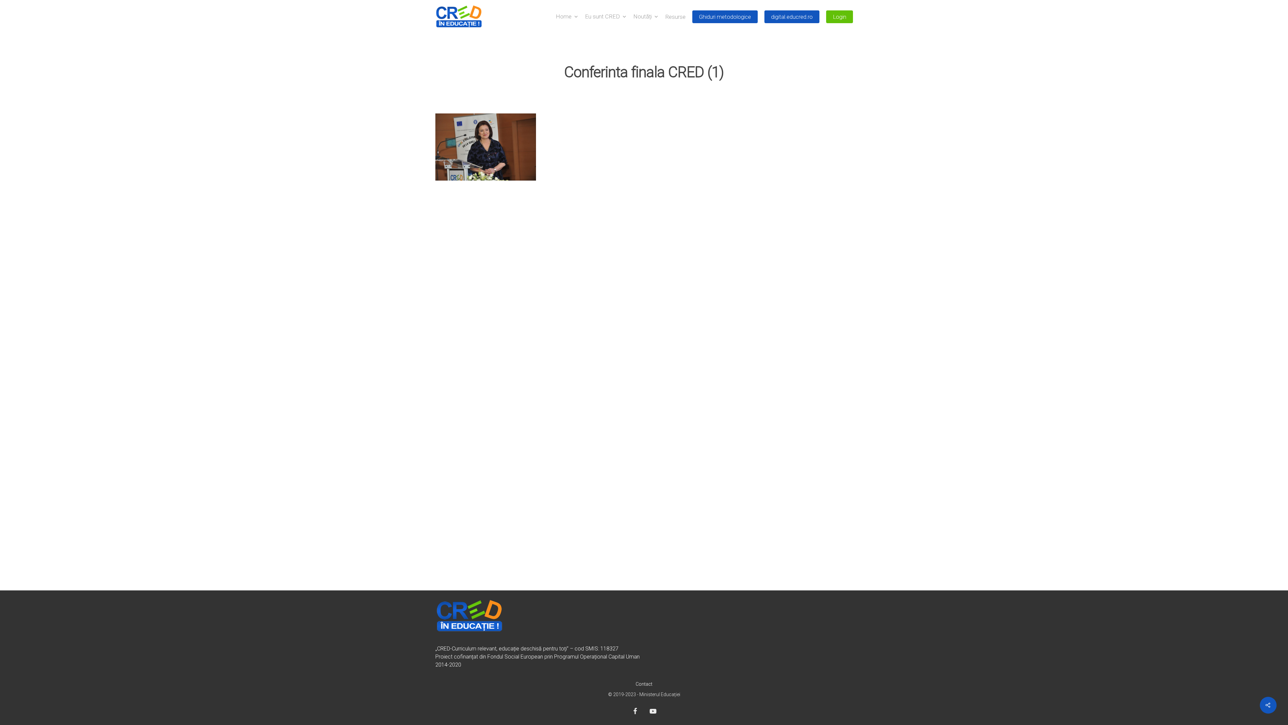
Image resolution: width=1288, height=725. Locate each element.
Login (839, 17)
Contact (644, 684)
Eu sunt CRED (602, 17)
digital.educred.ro (792, 17)
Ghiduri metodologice (725, 17)
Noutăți (642, 17)
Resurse (675, 17)
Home (564, 17)
